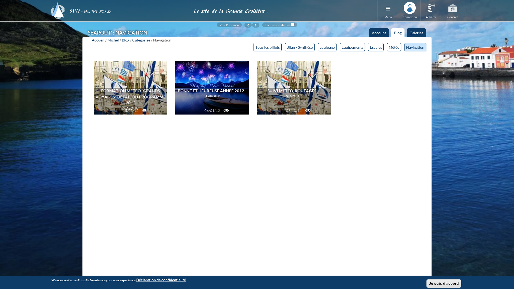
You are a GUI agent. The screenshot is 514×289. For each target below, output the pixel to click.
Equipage (327, 47)
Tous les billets (267, 47)
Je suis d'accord (444, 283)
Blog (399, 34)
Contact (452, 17)
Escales (376, 47)
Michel (113, 40)
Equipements (352, 47)
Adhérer (431, 17)
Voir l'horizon (229, 25)
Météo (394, 47)
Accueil (98, 40)
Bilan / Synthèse (299, 47)
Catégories (141, 40)
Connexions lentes (277, 25)
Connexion (410, 17)
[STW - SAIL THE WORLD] (119, 3)
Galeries (416, 33)
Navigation (415, 47)
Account (379, 33)
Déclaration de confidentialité (161, 279)
